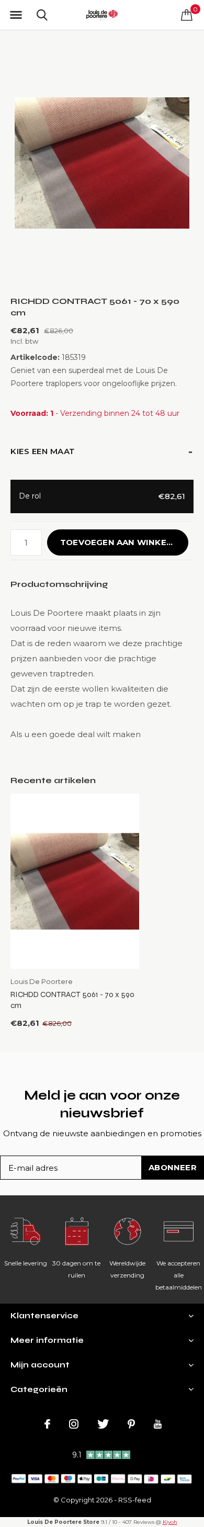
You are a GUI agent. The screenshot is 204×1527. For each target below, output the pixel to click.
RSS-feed (134, 1500)
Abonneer (173, 1167)
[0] (186, 14)
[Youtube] (158, 1423)
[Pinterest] (131, 1423)
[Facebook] (47, 1423)
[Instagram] (73, 1423)
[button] (15, 15)
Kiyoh (170, 1522)
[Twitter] (103, 1423)
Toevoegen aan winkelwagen (124, 542)
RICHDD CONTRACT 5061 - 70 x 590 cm (72, 1000)
